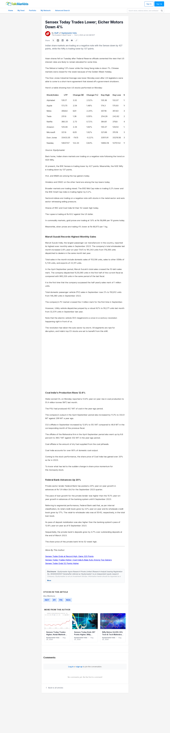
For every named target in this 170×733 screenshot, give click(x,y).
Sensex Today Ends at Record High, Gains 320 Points (69, 556)
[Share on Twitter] (53, 40)
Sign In (148, 4)
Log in (71, 666)
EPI (54, 600)
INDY (47, 600)
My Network (46, 10)
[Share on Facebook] (67, 40)
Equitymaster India (69, 33)
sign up (79, 666)
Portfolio (32, 10)
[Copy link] (76, 40)
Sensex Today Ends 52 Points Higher (62, 563)
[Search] (161, 10)
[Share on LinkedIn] (62, 40)
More (49, 580)
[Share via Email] (72, 40)
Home (10, 10)
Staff (56, 33)
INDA (68, 600)
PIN (60, 600)
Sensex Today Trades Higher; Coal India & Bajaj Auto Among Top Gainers (78, 560)
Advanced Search (62, 10)
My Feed (21, 10)
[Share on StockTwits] (58, 40)
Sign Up (159, 4)
